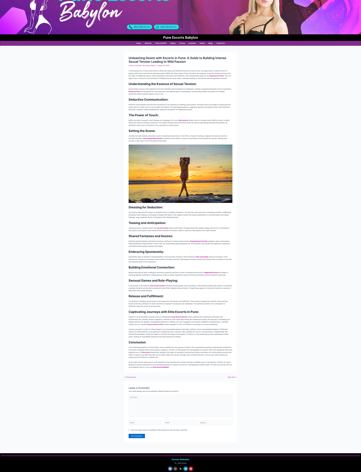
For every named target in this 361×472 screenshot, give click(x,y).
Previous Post (130, 377)
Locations (192, 43)
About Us (148, 43)
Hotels (202, 43)
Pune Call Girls (160, 43)
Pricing (182, 43)
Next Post (232, 377)
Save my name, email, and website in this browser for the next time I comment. (159, 430)
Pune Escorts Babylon (180, 37)
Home (138, 43)
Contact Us (220, 43)
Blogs (210, 43)
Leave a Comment (135, 65)
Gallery (173, 43)
